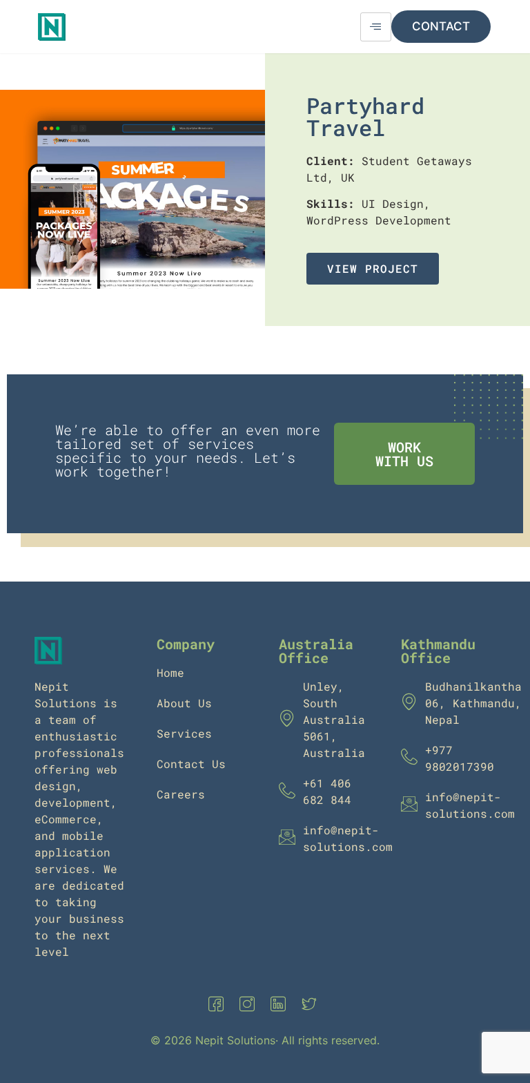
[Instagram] (249, 1004)
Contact (441, 26)
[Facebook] (218, 1004)
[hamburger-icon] (375, 26)
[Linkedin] (281, 1004)
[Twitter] (312, 1004)
